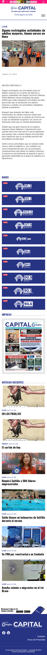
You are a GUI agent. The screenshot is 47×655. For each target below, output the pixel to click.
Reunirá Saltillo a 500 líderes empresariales (19, 482)
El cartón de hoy (11, 447)
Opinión (5, 444)
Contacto (41, 636)
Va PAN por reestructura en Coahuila (23, 554)
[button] (43, 16)
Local (4, 26)
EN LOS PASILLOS (11, 413)
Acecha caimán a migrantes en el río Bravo (23, 589)
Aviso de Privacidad (36, 640)
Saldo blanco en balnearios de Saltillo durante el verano (23, 519)
